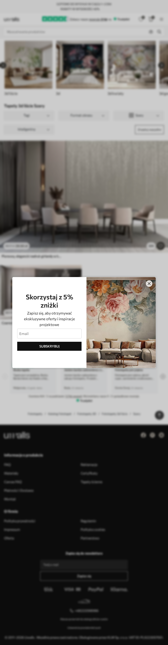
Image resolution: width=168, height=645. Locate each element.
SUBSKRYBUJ (49, 346)
